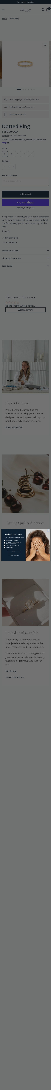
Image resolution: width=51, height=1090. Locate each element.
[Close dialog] (48, 531)
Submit (13, 551)
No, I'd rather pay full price (13, 555)
